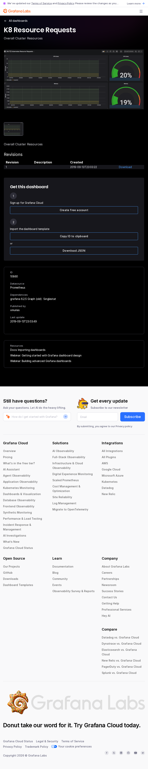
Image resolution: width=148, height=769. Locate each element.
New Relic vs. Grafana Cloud (121, 660)
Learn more (134, 3)
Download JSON (74, 250)
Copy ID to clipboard (74, 236)
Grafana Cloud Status (18, 547)
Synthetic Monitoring (17, 512)
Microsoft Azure (113, 475)
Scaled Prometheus (65, 480)
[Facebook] (107, 752)
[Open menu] (141, 11)
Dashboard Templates (18, 585)
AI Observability (63, 451)
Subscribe (132, 417)
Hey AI (106, 615)
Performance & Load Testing (22, 518)
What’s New (11, 541)
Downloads (10, 578)
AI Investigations (14, 535)
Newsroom (109, 585)
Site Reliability (62, 497)
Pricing (7, 457)
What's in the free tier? (19, 463)
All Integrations (112, 451)
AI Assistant (11, 469)
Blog (55, 572)
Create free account (74, 210)
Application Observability (20, 481)
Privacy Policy (66, 3)
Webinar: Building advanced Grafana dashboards (40, 361)
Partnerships (110, 578)
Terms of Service (41, 3)
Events (57, 585)
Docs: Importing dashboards (27, 349)
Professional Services (116, 609)
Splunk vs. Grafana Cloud (119, 672)
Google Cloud (111, 469)
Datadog (108, 487)
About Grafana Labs (116, 566)
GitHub (8, 572)
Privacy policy (124, 426)
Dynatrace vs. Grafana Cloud (121, 643)
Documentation (62, 566)
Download (125, 167)
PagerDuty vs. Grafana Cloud (121, 666)
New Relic (108, 494)
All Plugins (109, 457)
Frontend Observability (18, 506)
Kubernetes (110, 481)
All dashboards (18, 20)
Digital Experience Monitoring (72, 474)
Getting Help (110, 603)
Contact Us (109, 597)
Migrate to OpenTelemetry (70, 509)
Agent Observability (16, 475)
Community (60, 578)
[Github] (128, 752)
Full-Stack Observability (68, 457)
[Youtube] (136, 752)
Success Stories (113, 591)
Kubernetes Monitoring (18, 487)
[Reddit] (143, 752)
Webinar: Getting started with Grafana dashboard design (45, 355)
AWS (105, 463)
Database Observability (19, 500)
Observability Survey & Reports (73, 591)
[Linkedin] (121, 752)
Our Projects (11, 566)
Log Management (64, 503)
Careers (107, 572)
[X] (114, 752)
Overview (9, 451)
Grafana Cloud (103, 725)
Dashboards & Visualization (22, 494)
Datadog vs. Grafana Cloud (120, 637)
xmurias (15, 310)
